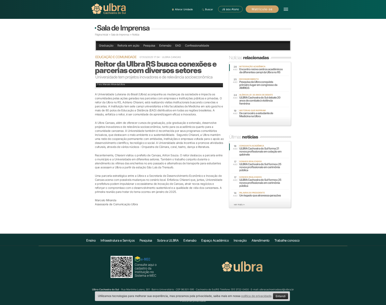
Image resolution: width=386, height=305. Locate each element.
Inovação (240, 240)
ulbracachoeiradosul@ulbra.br (276, 289)
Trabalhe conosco (287, 240)
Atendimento (261, 240)
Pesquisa (149, 45)
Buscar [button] (209, 9)
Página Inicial (101, 34)
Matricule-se (262, 9)
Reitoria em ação (128, 45)
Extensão (165, 45)
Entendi (280, 296)
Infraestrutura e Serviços (118, 240)
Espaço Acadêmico (215, 240)
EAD (178, 45)
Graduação (106, 45)
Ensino (91, 240)
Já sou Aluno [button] (230, 9)
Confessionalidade (197, 45)
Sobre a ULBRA (168, 240)
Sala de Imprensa (123, 27)
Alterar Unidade (184, 9)
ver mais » (239, 204)
